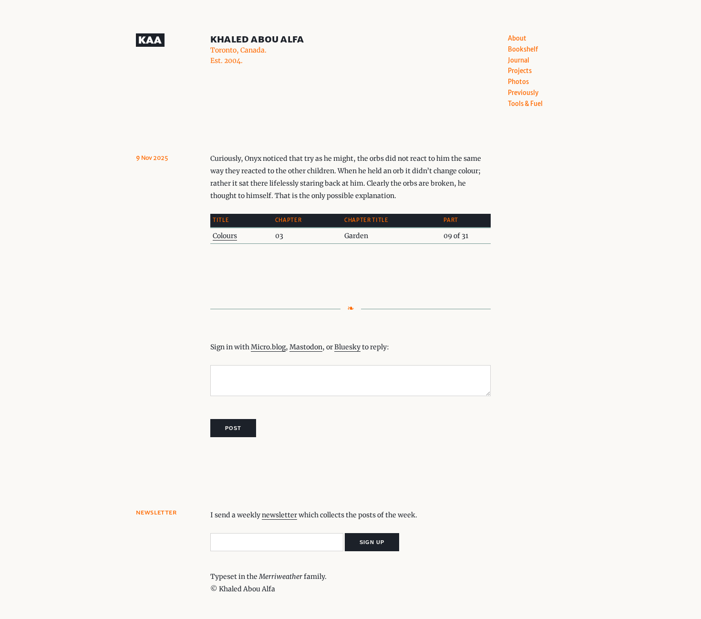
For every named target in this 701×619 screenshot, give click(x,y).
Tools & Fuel (525, 104)
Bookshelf (523, 49)
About (517, 38)
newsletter (279, 515)
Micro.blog (268, 347)
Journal (518, 60)
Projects (520, 71)
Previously (523, 93)
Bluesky (347, 347)
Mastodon (305, 347)
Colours (225, 235)
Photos (518, 82)
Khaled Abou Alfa (257, 39)
